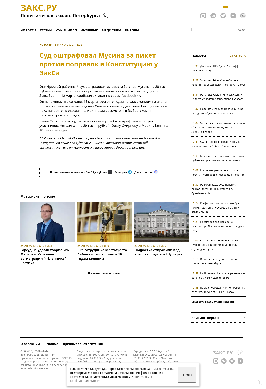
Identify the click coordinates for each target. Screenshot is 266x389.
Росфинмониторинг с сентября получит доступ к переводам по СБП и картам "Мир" (215, 207)
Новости (28, 30)
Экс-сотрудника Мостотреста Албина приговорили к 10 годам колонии (102, 254)
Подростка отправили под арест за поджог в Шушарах (158, 252)
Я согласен (187, 374)
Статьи (46, 30)
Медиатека (111, 30)
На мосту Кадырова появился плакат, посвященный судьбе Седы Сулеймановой (214, 189)
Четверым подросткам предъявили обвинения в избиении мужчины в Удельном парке (218, 127)
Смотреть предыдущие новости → (218, 302)
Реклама (51, 344)
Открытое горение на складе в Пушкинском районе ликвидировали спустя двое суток (215, 245)
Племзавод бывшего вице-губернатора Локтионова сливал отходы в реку (217, 226)
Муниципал (66, 30)
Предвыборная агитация (83, 344)
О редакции (30, 344)
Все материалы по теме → (105, 273)
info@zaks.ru (164, 358)
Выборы (132, 30)
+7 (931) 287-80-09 (144, 358)
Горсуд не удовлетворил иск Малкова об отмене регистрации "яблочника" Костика (44, 256)
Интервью (89, 30)
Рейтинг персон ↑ (218, 317)
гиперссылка (62, 365)
